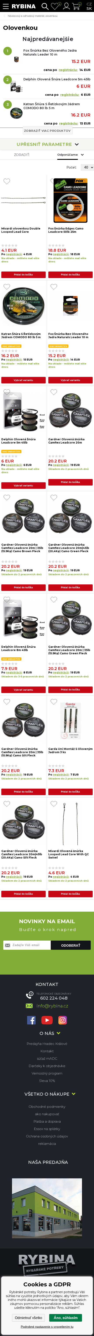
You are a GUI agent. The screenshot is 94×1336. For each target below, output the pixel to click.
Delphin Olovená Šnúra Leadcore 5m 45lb (57, 79)
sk (89, 8)
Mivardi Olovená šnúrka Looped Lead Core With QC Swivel (68, 854)
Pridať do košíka (23, 274)
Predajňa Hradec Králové (47, 1044)
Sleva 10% (47, 1081)
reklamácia (47, 1144)
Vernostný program (47, 1073)
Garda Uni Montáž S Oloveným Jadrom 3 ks (70, 750)
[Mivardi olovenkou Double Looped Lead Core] (23, 200)
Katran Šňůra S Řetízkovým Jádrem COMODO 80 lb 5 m (51, 106)
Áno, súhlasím (66, 1318)
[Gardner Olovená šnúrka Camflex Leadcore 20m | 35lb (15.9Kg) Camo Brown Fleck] (23, 516)
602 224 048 (54, 998)
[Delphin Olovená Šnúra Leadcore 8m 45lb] (23, 618)
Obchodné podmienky (47, 1107)
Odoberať (70, 945)
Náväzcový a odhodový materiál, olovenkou (32, 15)
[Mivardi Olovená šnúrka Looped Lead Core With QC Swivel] (70, 823)
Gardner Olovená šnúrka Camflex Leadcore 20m (66, 441)
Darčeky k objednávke (47, 1066)
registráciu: (68, 70)
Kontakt (47, 1051)
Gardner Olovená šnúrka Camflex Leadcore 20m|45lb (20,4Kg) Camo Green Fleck (68, 547)
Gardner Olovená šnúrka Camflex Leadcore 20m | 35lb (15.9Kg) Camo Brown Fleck (22, 547)
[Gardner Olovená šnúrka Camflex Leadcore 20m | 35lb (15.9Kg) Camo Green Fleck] (70, 618)
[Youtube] (47, 1020)
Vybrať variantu (23, 380)
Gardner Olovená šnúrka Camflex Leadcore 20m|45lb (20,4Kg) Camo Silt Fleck (21, 854)
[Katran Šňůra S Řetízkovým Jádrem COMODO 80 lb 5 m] (23, 306)
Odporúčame (67, 154)
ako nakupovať (47, 1114)
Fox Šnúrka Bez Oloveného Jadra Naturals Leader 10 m (50, 52)
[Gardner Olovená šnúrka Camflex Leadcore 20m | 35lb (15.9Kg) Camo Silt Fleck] (23, 721)
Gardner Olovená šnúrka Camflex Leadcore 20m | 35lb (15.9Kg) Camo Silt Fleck (22, 752)
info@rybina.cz (52, 1006)
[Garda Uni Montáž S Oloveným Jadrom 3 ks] (70, 721)
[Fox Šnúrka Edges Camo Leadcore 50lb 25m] (70, 200)
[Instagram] (62, 1020)
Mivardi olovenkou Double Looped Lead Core (20, 230)
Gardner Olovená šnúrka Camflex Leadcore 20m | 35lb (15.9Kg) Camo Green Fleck (69, 650)
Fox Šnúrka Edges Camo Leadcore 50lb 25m (66, 230)
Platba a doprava (47, 1121)
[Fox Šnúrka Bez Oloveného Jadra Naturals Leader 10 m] (70, 306)
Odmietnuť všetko (28, 1318)
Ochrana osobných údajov (47, 1136)
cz (89, 4)
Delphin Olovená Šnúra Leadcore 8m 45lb (18, 648)
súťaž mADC (47, 1058)
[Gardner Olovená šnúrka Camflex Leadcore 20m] (70, 411)
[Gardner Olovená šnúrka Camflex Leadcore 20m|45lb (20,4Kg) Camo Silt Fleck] (23, 823)
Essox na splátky (47, 1129)
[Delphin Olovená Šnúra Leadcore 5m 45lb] (23, 411)
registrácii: (14, 254)
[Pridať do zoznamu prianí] (6, 182)
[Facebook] (31, 1020)
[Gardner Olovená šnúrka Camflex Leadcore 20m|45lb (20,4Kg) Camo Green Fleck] (70, 516)
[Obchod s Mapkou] (47, 1208)
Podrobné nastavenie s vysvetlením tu (47, 1326)
